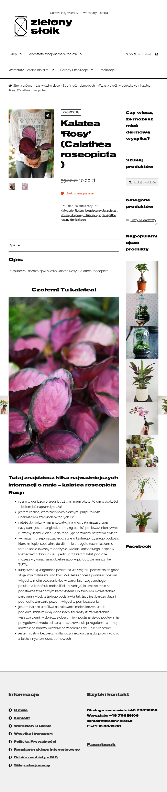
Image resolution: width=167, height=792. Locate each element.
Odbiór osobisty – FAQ (36, 757)
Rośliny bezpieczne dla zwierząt (96, 210)
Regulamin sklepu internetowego (47, 749)
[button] (48, 115)
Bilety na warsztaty (143, 220)
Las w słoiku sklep (48, 85)
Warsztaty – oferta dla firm (28, 70)
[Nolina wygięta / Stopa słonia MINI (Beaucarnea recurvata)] (142, 483)
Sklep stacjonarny (32, 765)
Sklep (13, 54)
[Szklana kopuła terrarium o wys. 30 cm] (142, 342)
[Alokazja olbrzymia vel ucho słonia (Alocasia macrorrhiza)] (142, 451)
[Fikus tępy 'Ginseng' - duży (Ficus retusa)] (142, 277)
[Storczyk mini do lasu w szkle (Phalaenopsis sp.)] (142, 418)
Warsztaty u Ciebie (33, 726)
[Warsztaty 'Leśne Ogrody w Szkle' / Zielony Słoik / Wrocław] (142, 309)
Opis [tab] (12, 245)
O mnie (21, 710)
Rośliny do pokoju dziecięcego (81, 215)
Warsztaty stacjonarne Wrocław (53, 54)
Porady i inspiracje (74, 70)
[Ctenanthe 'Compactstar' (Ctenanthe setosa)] (142, 380)
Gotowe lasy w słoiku (64, 12)
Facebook (138, 546)
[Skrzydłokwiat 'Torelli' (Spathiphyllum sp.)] (142, 516)
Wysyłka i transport (33, 733)
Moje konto (57, 21)
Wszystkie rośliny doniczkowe (117, 85)
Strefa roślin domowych (79, 85)
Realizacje (107, 70)
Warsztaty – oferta (95, 12)
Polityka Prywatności (35, 741)
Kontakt (22, 718)
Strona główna (23, 85)
